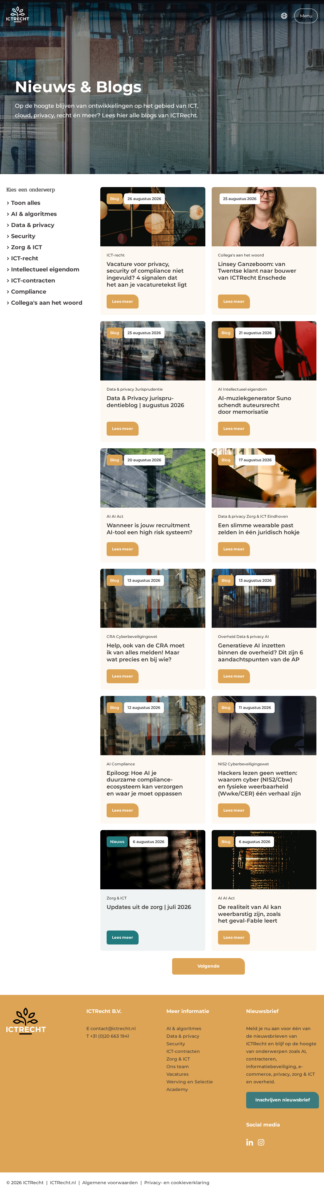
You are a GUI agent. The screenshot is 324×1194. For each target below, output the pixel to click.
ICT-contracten (183, 1051)
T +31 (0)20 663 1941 (107, 1036)
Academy (177, 1089)
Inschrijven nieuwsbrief (282, 1100)
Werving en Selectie (189, 1082)
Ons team (177, 1066)
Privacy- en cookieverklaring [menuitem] (176, 1182)
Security (23, 236)
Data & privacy (32, 225)
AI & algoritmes (34, 214)
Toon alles (25, 202)
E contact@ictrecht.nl (111, 1028)
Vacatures (177, 1074)
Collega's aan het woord (46, 302)
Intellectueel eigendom (45, 269)
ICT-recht (24, 258)
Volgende (208, 966)
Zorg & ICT (26, 247)
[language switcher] (284, 16)
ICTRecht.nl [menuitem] (63, 1182)
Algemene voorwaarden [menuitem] (110, 1182)
